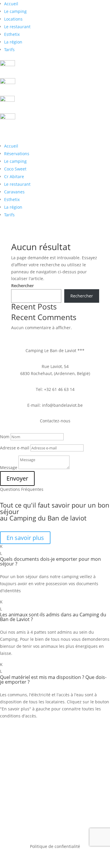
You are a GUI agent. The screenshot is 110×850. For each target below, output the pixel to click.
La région (13, 42)
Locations (13, 19)
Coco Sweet (15, 169)
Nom (4, 436)
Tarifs (9, 49)
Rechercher (22, 285)
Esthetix (12, 34)
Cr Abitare (14, 176)
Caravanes (14, 192)
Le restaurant (17, 26)
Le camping (15, 11)
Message (8, 467)
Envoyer (17, 478)
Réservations (16, 153)
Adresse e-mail (14, 448)
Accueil (11, 3)
